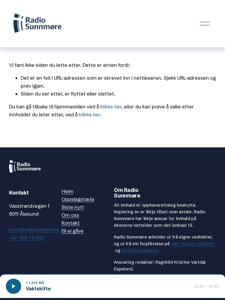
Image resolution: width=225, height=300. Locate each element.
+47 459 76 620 (27, 237)
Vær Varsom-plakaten (193, 243)
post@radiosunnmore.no (38, 229)
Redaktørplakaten (140, 250)
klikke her (110, 106)
